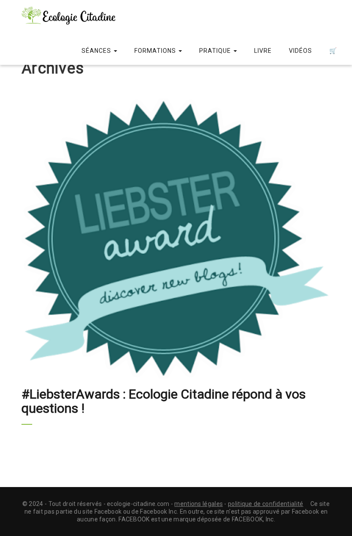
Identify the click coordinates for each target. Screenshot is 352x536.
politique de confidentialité (265, 503)
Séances (97, 50)
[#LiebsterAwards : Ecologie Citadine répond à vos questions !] (176, 238)
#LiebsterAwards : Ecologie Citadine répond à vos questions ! (163, 401)
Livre (263, 50)
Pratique (216, 50)
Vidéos (300, 50)
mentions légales (198, 503)
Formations (156, 50)
